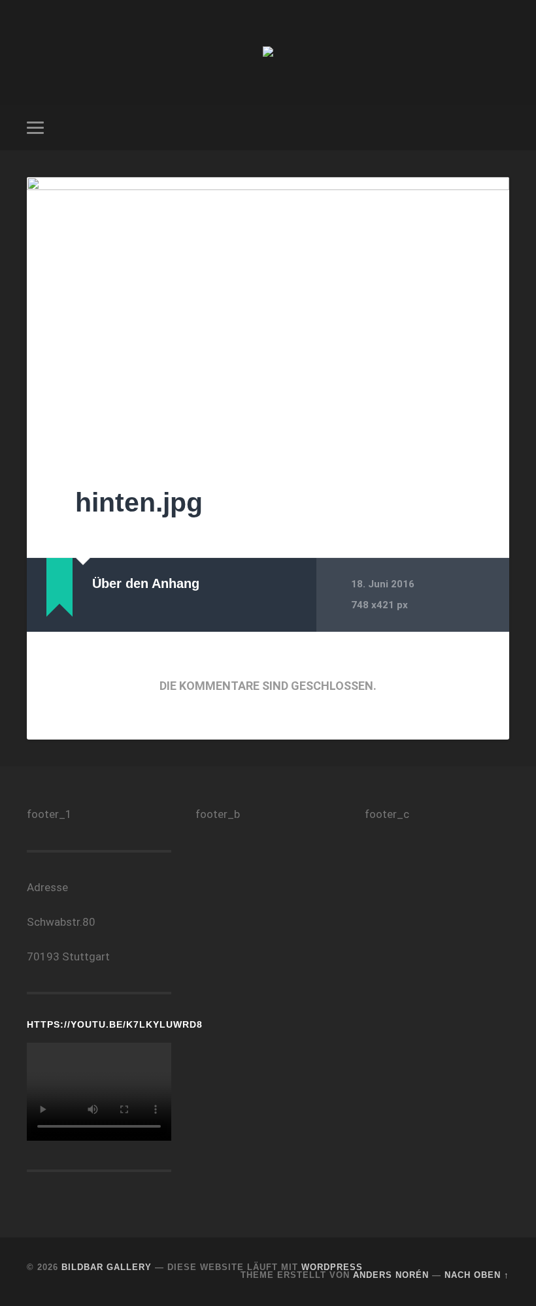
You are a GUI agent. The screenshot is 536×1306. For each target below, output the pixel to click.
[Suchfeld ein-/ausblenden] (501, 127)
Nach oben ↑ (476, 1275)
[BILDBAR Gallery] (268, 52)
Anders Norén (391, 1275)
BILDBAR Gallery (106, 1267)
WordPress (332, 1267)
